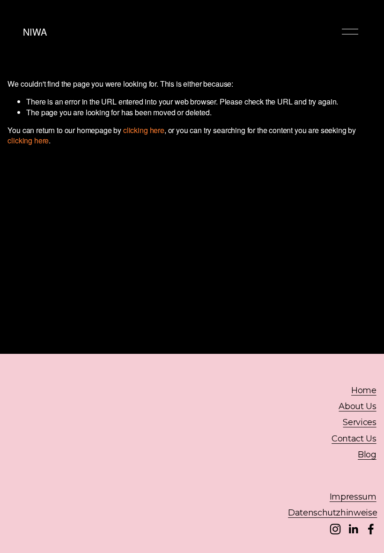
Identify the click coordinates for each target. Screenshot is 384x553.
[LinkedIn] (353, 529)
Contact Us (354, 438)
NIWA (34, 31)
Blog (367, 454)
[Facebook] (371, 529)
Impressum (353, 497)
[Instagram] (335, 529)
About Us (357, 406)
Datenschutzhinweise (332, 513)
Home (364, 390)
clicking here (143, 130)
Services (359, 422)
